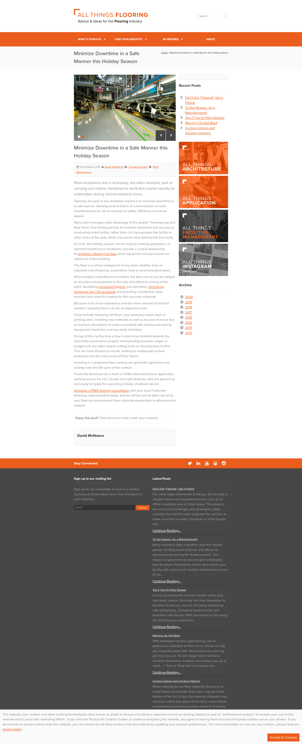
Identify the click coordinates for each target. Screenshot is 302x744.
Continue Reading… (167, 531)
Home (164, 52)
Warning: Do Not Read (201, 123)
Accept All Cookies (283, 737)
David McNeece (114, 167)
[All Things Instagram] (203, 260)
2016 (188, 317)
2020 (189, 297)
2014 (188, 328)
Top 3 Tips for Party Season (204, 118)
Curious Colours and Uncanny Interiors (176, 681)
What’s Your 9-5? (89, 39)
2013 (188, 333)
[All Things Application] (203, 192)
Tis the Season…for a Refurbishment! (175, 539)
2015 (188, 323)
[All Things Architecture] (203, 158)
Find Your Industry (129, 39)
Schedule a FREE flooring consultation (101, 391)
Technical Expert (138, 167)
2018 (188, 307)
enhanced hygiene (112, 287)
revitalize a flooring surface (97, 254)
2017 (188, 312)
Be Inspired (171, 39)
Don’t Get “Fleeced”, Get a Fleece (173, 489)
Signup (142, 507)
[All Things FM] (203, 226)
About (210, 39)
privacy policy (12, 729)
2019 (188, 302)
